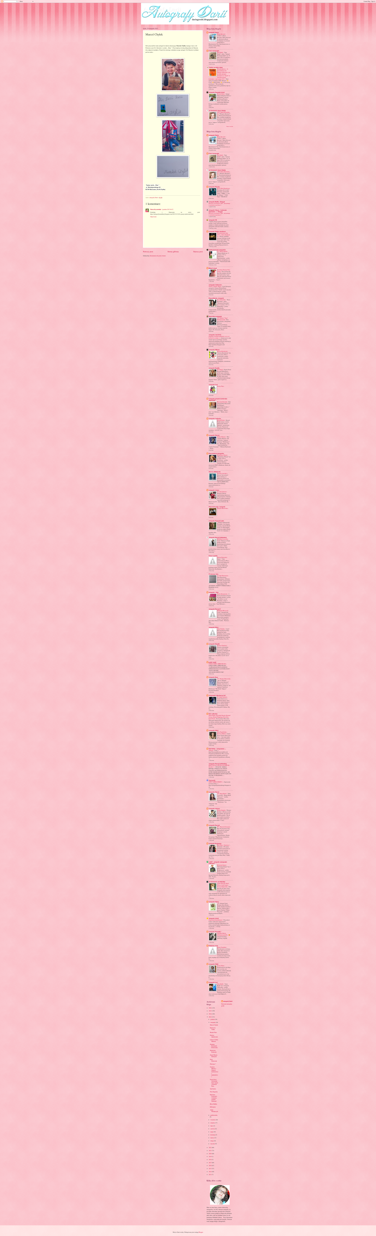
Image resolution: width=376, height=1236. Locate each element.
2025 (210, 1011)
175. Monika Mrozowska (223, 679)
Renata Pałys (213, 1032)
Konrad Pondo (221, 420)
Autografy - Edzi (213, 592)
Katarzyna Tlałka (213, 1028)
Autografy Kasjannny (215, 844)
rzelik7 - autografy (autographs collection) (218, 862)
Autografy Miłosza (214, 350)
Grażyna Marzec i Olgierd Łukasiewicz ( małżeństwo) (214, 1071)
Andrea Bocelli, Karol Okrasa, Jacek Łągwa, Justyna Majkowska (223, 885)
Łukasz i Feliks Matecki (214, 1040)
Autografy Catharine (215, 419)
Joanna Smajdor (221, 810)
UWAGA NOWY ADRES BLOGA (217, 664)
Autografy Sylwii (214, 918)
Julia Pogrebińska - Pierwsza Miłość (222, 733)
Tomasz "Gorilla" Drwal (215, 286)
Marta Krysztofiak (155, 209)
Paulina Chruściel (222, 645)
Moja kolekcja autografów (216, 453)
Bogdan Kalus (221, 94)
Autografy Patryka (214, 187)
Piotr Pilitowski (213, 1060)
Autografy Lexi (213, 982)
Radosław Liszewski (222, 539)
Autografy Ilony (213, 677)
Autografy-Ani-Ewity (215, 335)
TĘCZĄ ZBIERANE (215, 472)
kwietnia (212, 1135)
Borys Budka (213, 1104)
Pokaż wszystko (229, 126)
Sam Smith (220, 52)
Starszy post (198, 251)
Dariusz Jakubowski (214, 1036)
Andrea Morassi (221, 437)
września (213, 1120)
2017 (210, 1162)
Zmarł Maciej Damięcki (213, 1056)
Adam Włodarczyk (214, 1110)
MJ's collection (213, 714)
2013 (210, 1174)
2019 (210, 1156)
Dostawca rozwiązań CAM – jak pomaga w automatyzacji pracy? (219, 204)
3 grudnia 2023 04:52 (167, 209)
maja (211, 1132)
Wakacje (211, 750)
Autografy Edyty (214, 627)
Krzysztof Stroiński (222, 402)
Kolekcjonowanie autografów (217, 250)
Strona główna (173, 251)
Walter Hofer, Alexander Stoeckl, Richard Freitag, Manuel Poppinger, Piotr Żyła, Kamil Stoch (219, 717)
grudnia (212, 1019)
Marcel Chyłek (214, 1025)
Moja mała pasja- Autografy (217, 507)
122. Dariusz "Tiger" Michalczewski (222, 319)
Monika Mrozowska (222, 508)
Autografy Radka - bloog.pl (217, 202)
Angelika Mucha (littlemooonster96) (222, 934)
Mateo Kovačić (221, 34)
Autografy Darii (162, 9)
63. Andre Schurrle (222, 697)
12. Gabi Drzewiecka (222, 576)
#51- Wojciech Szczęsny (223, 827)
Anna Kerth (220, 984)
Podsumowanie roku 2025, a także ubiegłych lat (223, 234)
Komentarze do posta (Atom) (158, 256)
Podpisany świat (213, 946)
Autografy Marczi (214, 792)
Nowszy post (148, 251)
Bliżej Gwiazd (213, 268)
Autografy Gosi (213, 385)
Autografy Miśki (213, 964)
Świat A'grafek (213, 556)
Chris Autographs (214, 51)
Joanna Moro (220, 966)
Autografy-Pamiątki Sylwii (217, 92)
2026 (210, 1008)
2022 (210, 1147)
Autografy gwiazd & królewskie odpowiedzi (218, 399)
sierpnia (212, 1123)
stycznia (212, 1144)
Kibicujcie (213, 1107)
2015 (210, 1168)
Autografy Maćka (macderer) (217, 231)
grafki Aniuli (212, 662)
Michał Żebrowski (222, 557)
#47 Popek (220, 369)
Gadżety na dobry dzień (216, 67)
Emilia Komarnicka (222, 594)
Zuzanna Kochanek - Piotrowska (214, 1045)
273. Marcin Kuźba (222, 251)
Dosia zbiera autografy (215, 316)
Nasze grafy (212, 780)
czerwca (212, 1129)
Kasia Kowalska (221, 300)
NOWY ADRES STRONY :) (216, 782)
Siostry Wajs (220, 386)
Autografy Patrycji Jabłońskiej (218, 537)
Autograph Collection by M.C (217, 695)
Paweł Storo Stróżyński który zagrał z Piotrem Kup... (214, 1083)
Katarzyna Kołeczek (213, 1051)
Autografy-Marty (214, 902)
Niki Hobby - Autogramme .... (217, 749)
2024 (210, 1014)
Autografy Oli (213, 220)
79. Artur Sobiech (222, 492)
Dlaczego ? (213, 1064)
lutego (212, 1141)
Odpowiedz (153, 217)
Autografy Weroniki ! (215, 932)
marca (212, 1138)
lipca (211, 1126)
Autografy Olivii (213, 730)
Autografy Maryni (214, 435)
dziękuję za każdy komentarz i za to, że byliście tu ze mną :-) (219, 337)
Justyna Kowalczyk (222, 351)
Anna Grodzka (221, 629)
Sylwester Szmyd (221, 865)
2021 (210, 1150)
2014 (210, 1171)
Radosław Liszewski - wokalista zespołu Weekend (214, 1098)
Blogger (201, 1232)
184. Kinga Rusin (222, 793)
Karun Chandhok (222, 947)
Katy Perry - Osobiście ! (223, 845)
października (213, 1115)
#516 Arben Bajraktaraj (223, 188)
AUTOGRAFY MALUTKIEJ (217, 111)
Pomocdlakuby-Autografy (216, 298)
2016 (210, 1165)
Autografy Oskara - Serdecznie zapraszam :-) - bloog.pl (218, 211)
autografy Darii (227, 1001)
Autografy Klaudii (214, 644)
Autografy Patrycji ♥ (215, 609)
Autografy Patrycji (214, 825)
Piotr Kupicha (214, 1092)
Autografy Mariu (214, 32)
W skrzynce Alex (213, 574)
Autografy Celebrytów (215, 285)
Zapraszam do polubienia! (216, 920)
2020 (210, 1153)
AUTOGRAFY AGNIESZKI (217, 882)
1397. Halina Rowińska (223, 112)
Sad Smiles (213, 1089)
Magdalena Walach (222, 455)
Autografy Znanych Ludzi (216, 521)
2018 (210, 1159)
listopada (213, 1022)
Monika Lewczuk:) (222, 473)
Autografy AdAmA (214, 809)
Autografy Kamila (214, 368)
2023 (210, 1017)
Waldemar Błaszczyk (223, 610)
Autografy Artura (214, 490)
